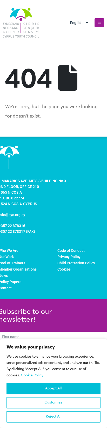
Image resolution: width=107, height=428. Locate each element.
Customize (53, 403)
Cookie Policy (32, 375)
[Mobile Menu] (99, 22)
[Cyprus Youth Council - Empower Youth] (21, 23)
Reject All (54, 417)
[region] (53, 383)
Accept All (53, 388)
